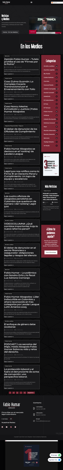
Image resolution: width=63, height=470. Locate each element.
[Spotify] (15, 427)
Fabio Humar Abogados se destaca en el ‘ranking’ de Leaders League (19, 151)
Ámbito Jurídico (9, 220)
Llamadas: (39, 407)
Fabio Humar (10, 67)
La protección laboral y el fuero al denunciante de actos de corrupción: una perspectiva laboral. (21, 373)
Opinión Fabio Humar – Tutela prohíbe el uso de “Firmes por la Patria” (21, 62)
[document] (31, 455)
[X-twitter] (11, 427)
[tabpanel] (51, 200)
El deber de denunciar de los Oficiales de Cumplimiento (20, 130)
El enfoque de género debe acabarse (20, 325)
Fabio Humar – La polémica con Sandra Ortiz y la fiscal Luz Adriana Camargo (20, 275)
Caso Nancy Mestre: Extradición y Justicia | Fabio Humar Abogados (21, 109)
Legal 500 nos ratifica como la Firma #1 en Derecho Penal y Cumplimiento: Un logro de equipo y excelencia (21, 175)
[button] (31, 2)
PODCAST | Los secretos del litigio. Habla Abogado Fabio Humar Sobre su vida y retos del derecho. (20, 348)
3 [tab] (53, 215)
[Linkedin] (2, 427)
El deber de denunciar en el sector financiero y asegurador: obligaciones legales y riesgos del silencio (20, 251)
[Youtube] (6, 427)
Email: (38, 419)
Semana (7, 56)
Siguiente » (31, 392)
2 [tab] (51, 215)
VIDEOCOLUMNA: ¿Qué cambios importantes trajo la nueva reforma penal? (21, 226)
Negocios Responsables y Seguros (14, 125)
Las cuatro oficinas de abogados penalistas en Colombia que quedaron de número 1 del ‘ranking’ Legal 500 (20, 201)
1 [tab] (48, 215)
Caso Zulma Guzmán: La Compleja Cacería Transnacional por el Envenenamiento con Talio (19, 85)
